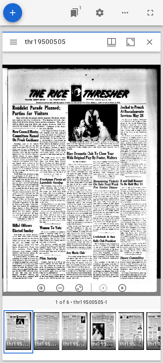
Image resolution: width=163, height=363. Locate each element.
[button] (18, 331)
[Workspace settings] (99, 12)
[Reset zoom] (79, 288)
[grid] (81, 335)
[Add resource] (12, 12)
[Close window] (149, 42)
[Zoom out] (60, 288)
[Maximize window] (130, 42)
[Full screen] (150, 12)
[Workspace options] (125, 12)
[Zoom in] (41, 288)
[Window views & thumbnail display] (111, 42)
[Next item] (122, 288)
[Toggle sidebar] (13, 42)
